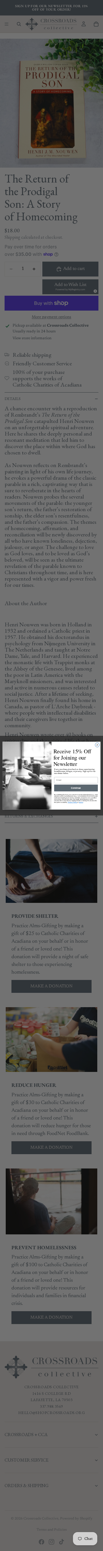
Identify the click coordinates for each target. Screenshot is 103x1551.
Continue (76, 787)
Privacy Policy (72, 802)
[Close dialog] (97, 744)
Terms (81, 802)
